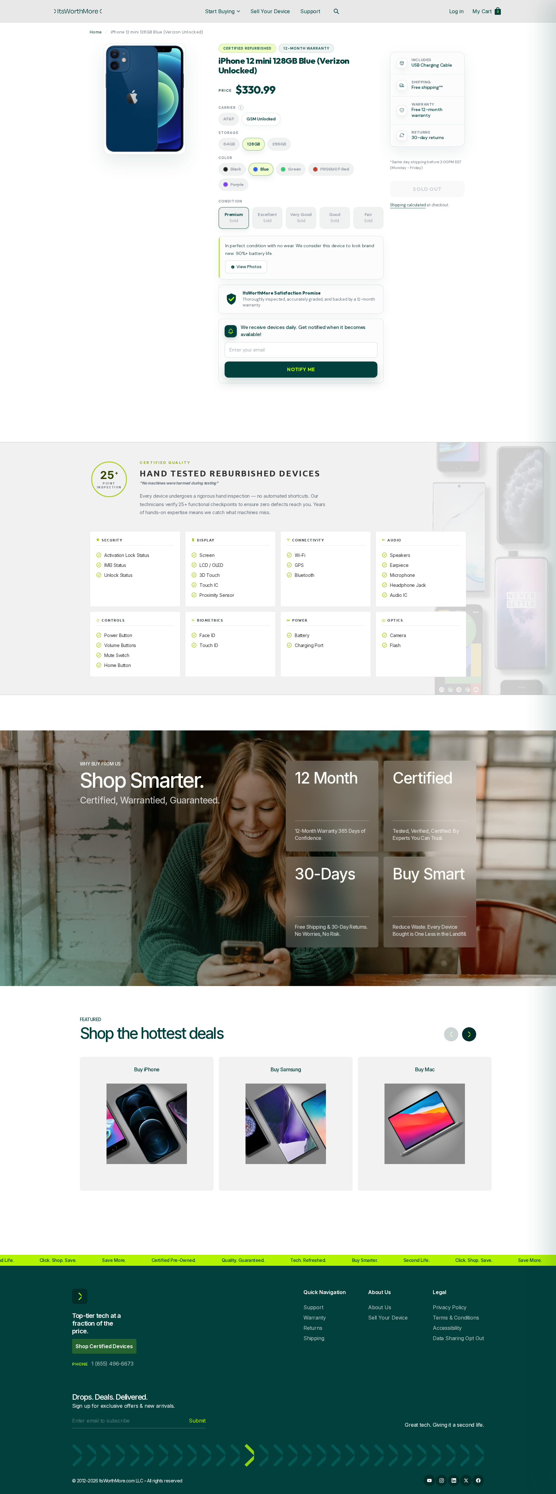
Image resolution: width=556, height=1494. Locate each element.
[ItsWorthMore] (78, 11)
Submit (197, 1420)
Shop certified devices (104, 1346)
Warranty (314, 1317)
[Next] (469, 1034)
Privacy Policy (450, 1307)
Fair (368, 218)
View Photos (249, 266)
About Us (379, 1307)
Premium (234, 218)
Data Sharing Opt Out (458, 1338)
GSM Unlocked (261, 119)
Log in (456, 11)
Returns (312, 1328)
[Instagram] (441, 1480)
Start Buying (220, 11)
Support (310, 11)
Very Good (301, 218)
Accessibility (447, 1328)
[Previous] (451, 1034)
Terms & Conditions (456, 1317)
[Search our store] (336, 11)
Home (96, 32)
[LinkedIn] (453, 1480)
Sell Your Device (270, 11)
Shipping (313, 1338)
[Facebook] (478, 1480)
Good (334, 218)
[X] (466, 1480)
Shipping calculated (408, 205)
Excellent (267, 218)
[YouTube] (429, 1480)
